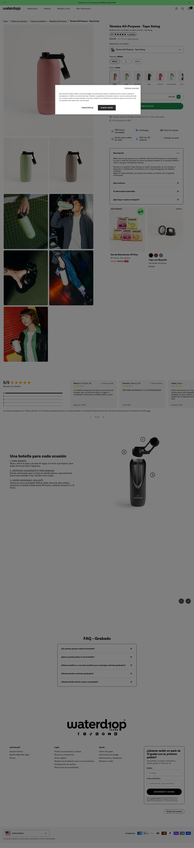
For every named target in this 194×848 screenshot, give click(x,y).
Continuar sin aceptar (132, 88)
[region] (98, 100)
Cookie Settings (87, 107)
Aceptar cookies (107, 108)
